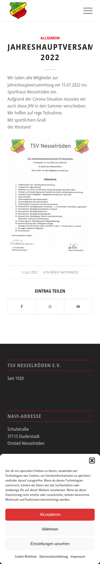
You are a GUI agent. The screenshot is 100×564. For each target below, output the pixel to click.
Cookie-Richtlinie (26, 556)
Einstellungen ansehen (50, 543)
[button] (92, 460)
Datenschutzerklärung (53, 556)
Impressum (78, 556)
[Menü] (85, 10)
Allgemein (50, 37)
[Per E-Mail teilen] (78, 306)
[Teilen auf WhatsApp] (50, 306)
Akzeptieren (50, 514)
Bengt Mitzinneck (64, 272)
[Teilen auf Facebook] (22, 306)
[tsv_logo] (41, 10)
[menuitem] (85, 10)
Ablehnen (50, 529)
